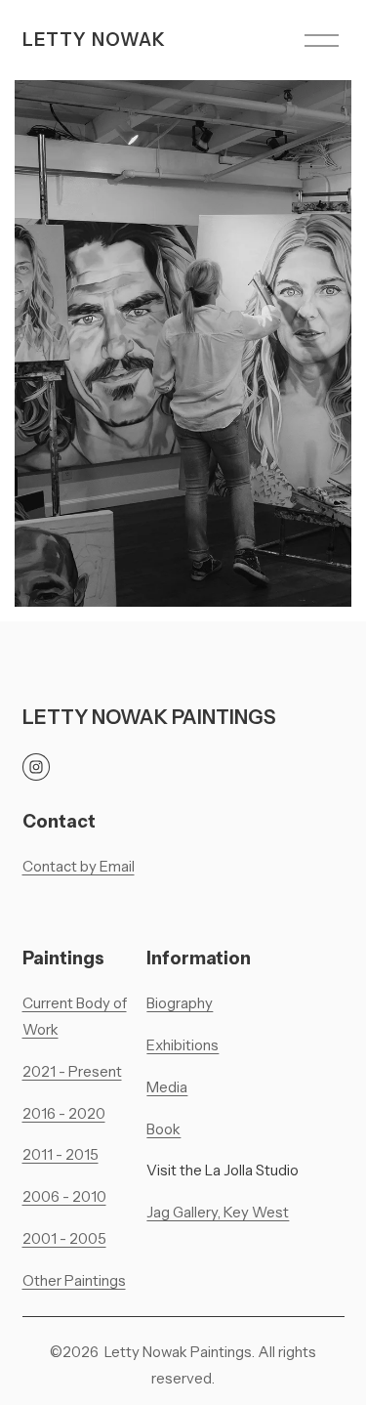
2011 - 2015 (60, 1155)
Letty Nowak (94, 39)
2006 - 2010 (64, 1197)
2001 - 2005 (64, 1239)
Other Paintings (74, 1281)
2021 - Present (72, 1072)
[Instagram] (36, 767)
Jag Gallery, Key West (217, 1212)
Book (163, 1129)
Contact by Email (78, 866)
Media (166, 1087)
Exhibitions (182, 1045)
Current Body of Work (74, 1017)
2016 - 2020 (63, 1114)
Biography (179, 1003)
